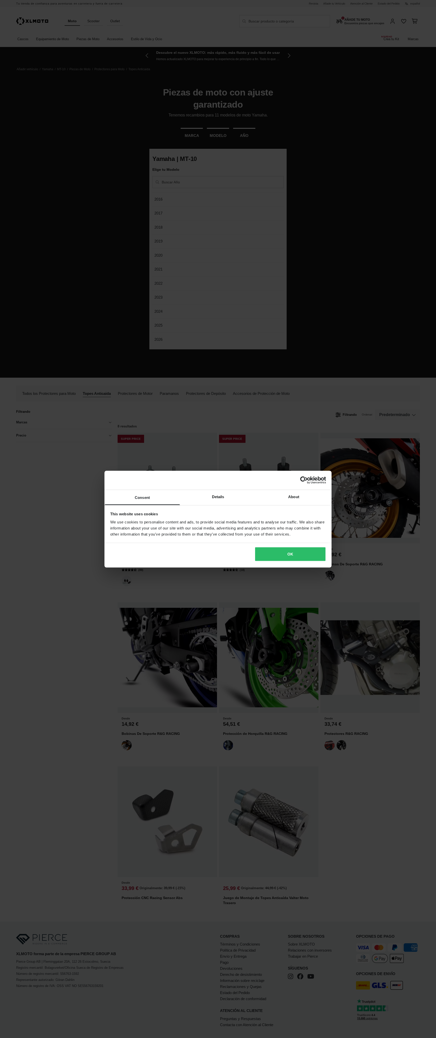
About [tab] (293, 496)
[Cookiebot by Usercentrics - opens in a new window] (304, 480)
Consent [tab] (142, 497)
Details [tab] (218, 496)
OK (290, 554)
